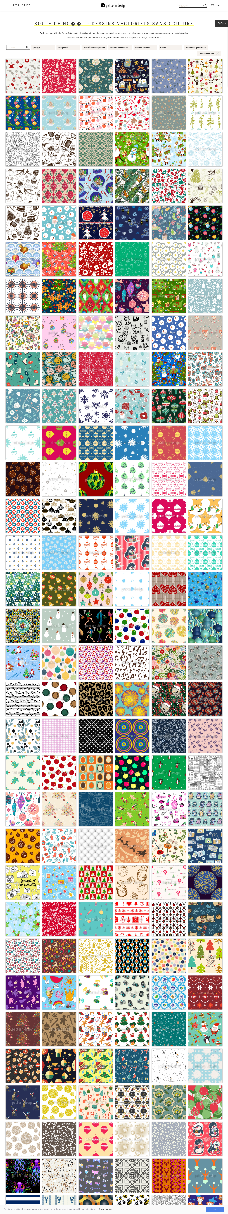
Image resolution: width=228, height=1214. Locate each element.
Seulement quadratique (196, 47)
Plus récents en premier (94, 47)
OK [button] (215, 1209)
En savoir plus (105, 1209)
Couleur (36, 47)
